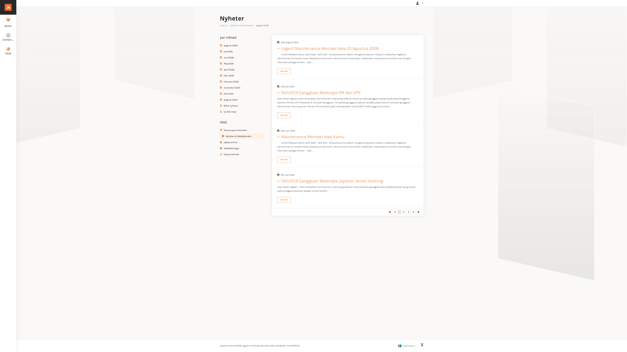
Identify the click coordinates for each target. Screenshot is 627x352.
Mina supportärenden (235, 130)
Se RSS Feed (229, 111)
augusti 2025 (230, 99)
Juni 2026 (228, 57)
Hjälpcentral (230, 142)
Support (224, 25)
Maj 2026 (228, 63)
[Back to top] (422, 345)
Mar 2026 (228, 75)
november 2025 (231, 87)
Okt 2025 (228, 93)
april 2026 (228, 69)
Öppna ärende (231, 154)
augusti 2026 (230, 45)
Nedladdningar (231, 148)
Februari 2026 (231, 81)
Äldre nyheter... (231, 105)
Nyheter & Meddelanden (241, 25)
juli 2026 (228, 51)
